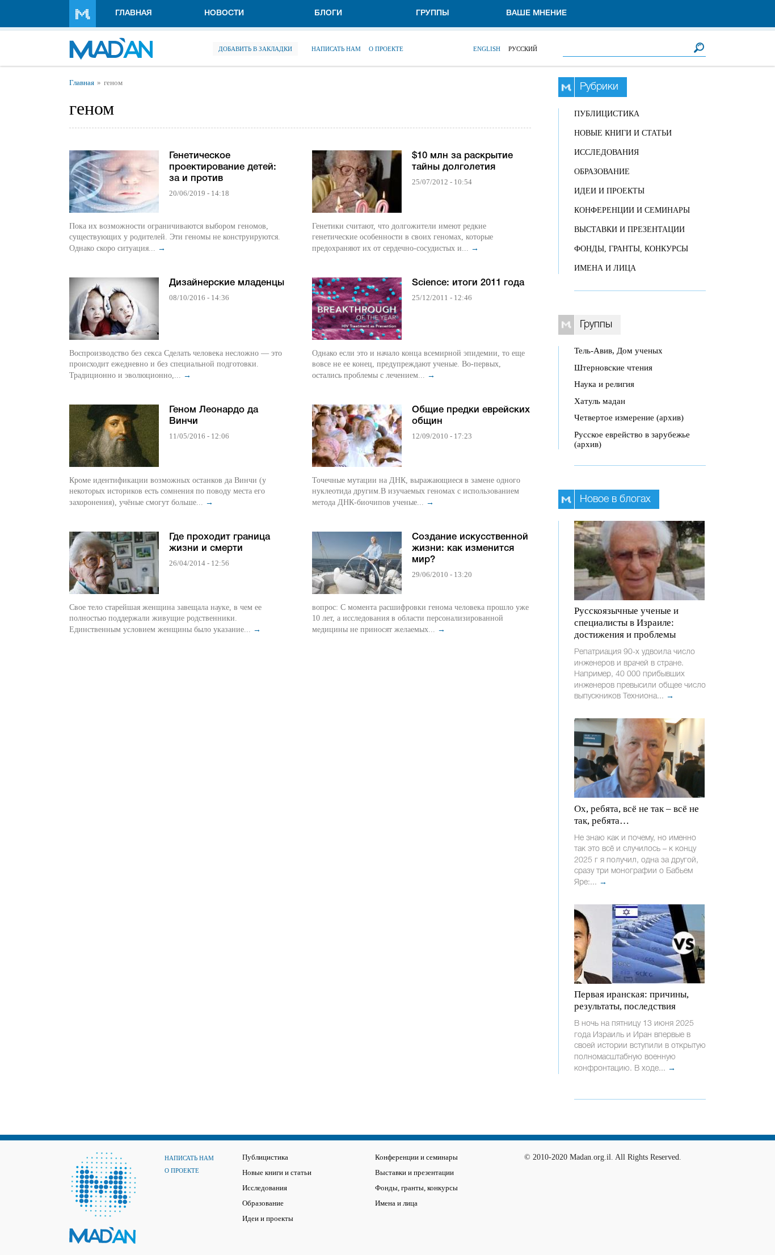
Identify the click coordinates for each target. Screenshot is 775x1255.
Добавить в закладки (255, 48)
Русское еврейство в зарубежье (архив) (632, 439)
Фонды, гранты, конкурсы (631, 249)
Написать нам (336, 48)
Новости (224, 13)
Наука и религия (604, 384)
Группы (432, 13)
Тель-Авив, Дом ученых (618, 350)
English (486, 48)
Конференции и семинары (632, 210)
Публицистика (606, 114)
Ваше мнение (536, 13)
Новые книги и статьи (623, 133)
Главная (133, 13)
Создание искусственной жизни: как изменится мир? (470, 548)
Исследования (606, 152)
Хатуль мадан (599, 401)
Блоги (328, 13)
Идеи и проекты (609, 191)
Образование (602, 171)
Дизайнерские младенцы (226, 283)
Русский (522, 48)
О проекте (386, 48)
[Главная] (111, 43)
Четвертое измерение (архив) (629, 417)
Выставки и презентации (629, 229)
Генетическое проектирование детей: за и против (222, 167)
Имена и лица (605, 268)
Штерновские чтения (613, 367)
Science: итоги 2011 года (468, 283)
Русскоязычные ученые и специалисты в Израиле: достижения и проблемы (626, 622)
